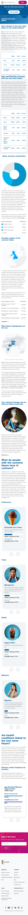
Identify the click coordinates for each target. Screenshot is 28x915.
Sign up (6, 848)
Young (16, 387)
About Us (16, 875)
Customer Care (17, 884)
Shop (22, 2)
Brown (3, 387)
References (4, 455)
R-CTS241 (9, 381)
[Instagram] (12, 908)
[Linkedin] (18, 908)
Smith (11, 386)
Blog (15, 879)
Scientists (16, 893)
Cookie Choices (5, 895)
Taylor (24, 386)
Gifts (2, 879)
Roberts (21, 387)
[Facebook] (5, 908)
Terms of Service (5, 891)
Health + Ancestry (5, 872)
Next (18, 554)
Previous (11, 554)
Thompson (20, 386)
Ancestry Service (5, 875)
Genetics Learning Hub (19, 882)
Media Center (17, 877)
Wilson (15, 386)
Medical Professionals (19, 891)
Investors (16, 872)
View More (4, 321)
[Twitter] (15, 908)
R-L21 (12, 374)
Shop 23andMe (14, 12)
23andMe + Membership (6, 877)
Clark (10, 387)
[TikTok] (21, 908)
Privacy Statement (5, 893)
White (13, 387)
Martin (6, 387)
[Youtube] (9, 908)
